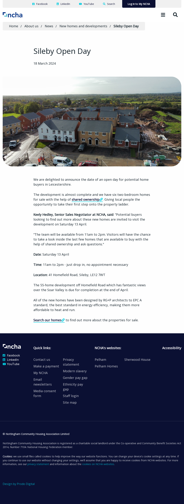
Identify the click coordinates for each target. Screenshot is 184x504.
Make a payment (46, 366)
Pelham (100, 359)
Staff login (71, 396)
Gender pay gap (75, 377)
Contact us (41, 359)
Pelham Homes (106, 366)
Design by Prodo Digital (19, 484)
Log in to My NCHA (139, 4)
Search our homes (47, 320)
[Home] (18, 15)
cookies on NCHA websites (98, 464)
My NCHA (40, 373)
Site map (70, 402)
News (49, 26)
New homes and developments (83, 26)
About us (31, 26)
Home (13, 26)
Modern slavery (75, 371)
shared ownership (86, 199)
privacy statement (38, 464)
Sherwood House (137, 359)
